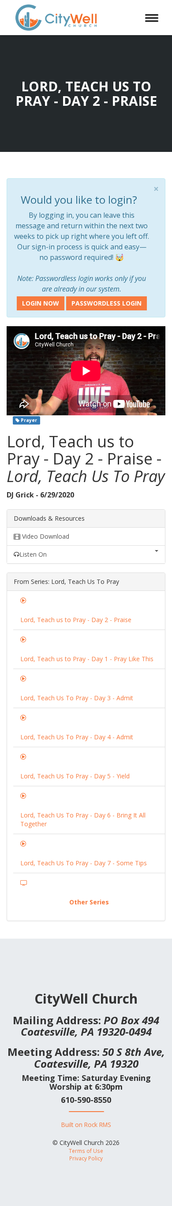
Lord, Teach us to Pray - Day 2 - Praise (75, 620)
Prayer (28, 420)
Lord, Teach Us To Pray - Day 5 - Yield (75, 776)
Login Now (40, 303)
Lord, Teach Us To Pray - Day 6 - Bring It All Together (83, 819)
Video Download (44, 536)
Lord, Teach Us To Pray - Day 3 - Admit (76, 698)
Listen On (33, 554)
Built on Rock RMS (86, 1124)
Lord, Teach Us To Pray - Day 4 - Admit (76, 737)
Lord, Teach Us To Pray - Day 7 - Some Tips (83, 863)
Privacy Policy (86, 1158)
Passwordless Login (106, 303)
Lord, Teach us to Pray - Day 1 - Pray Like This (86, 659)
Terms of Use (86, 1150)
